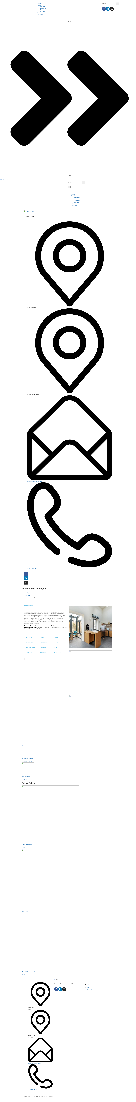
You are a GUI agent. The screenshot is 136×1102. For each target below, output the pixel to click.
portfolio (27, 594)
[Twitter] (25, 659)
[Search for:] (109, 4)
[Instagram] (112, 9)
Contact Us (40, 14)
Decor (23, 911)
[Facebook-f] (104, 9)
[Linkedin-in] (108, 9)
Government (43, 10)
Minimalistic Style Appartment (28, 971)
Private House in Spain (27, 844)
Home (38, 2)
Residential (43, 6)
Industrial (42, 11)
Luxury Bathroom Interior (27, 908)
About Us (39, 3)
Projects (39, 5)
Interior (28, 975)
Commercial (43, 8)
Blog (38, 13)
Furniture (27, 595)
